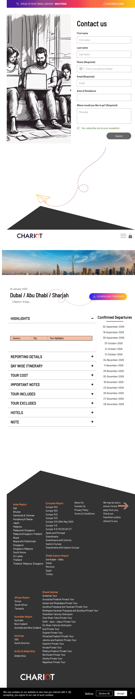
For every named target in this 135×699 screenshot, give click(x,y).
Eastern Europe (54, 543)
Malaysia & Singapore (24, 530)
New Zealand (20, 623)
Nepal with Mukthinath (24, 541)
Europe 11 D (51, 525)
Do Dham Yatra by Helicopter (57, 625)
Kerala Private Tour (52, 647)
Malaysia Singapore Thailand (27, 533)
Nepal (16, 537)
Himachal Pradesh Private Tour (58, 636)
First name (82, 33)
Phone (86, 61)
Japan (16, 522)
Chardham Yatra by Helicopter (57, 614)
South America (21, 642)
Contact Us (79, 506)
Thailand (17, 559)
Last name (82, 47)
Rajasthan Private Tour (53, 662)
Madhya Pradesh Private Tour (57, 651)
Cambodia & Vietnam (24, 515)
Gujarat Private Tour (52, 632)
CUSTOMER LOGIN (114, 3)
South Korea (19, 552)
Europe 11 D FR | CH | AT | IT (59, 529)
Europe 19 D (52, 506)
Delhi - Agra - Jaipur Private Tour (59, 621)
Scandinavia (52, 536)
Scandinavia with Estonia (58, 540)
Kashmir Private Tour (53, 643)
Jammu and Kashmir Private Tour (59, 639)
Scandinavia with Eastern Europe (62, 547)
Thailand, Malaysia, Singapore (28, 563)
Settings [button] (89, 693)
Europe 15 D (52, 514)
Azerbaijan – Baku (55, 559)
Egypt (49, 570)
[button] (130, 236)
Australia (18, 620)
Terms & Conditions (84, 513)
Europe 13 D (52, 517)
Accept (120, 693)
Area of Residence (86, 90)
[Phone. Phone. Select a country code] (82, 69)
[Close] (131, 693)
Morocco (50, 566)
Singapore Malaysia (23, 548)
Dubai (49, 562)
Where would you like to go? (97, 105)
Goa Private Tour (50, 628)
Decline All (104, 693)
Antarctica (20, 655)
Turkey (49, 574)
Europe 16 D (52, 510)
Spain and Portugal (55, 532)
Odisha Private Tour (52, 658)
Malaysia (17, 526)
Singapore (18, 545)
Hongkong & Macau (23, 519)
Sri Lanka (18, 556)
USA (16, 639)
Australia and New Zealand (27, 627)
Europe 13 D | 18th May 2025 (59, 521)
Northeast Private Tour (54, 654)
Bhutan (17, 511)
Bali (15, 508)
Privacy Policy (81, 509)
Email (85, 76)
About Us (79, 502)
